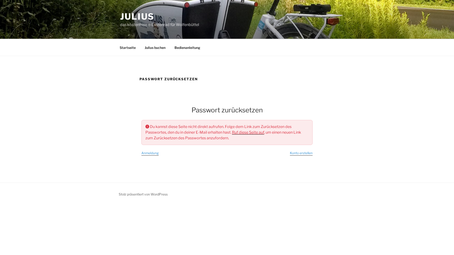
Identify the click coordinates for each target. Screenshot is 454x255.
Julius (137, 16)
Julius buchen (155, 48)
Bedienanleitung (187, 48)
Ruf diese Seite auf (248, 132)
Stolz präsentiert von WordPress (143, 194)
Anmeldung (150, 153)
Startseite (128, 48)
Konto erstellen (301, 153)
